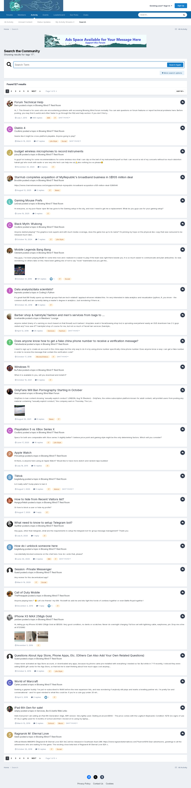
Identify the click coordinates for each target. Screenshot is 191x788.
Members (22, 15)
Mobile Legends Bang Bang (32, 249)
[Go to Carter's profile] (10, 683)
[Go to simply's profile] (10, 709)
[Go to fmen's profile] (10, 391)
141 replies (41, 279)
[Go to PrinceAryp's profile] (10, 454)
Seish (16, 737)
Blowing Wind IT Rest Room (48, 105)
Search (82, 22)
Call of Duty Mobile (27, 592)
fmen (16, 393)
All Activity (8, 22)
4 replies (43, 167)
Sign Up (181, 5)
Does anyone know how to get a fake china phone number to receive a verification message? (76, 341)
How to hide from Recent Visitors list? (39, 499)
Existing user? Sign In (160, 6)
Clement (18, 253)
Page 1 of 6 (51, 91)
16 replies (38, 442)
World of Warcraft (26, 681)
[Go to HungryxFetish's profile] (10, 501)
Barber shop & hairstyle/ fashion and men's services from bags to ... (59, 315)
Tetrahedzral (20, 344)
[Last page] (40, 91)
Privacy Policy (83, 783)
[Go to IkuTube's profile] (10, 368)
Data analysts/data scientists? (33, 289)
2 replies (40, 190)
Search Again (175, 65)
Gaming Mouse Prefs (28, 200)
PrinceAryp (19, 456)
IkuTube (18, 370)
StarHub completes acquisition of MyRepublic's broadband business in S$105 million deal (73, 177)
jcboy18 (18, 154)
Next (34, 91)
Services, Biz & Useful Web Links (52, 711)
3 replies (38, 213)
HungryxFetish (21, 502)
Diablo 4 (19, 128)
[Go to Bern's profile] (10, 103)
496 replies (37, 118)
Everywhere (172, 15)
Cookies (110, 783)
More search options (172, 73)
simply (17, 711)
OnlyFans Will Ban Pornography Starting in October (48, 390)
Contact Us (98, 783)
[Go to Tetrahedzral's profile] (10, 342)
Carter (17, 684)
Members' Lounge (49, 318)
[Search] (184, 15)
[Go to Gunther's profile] (10, 524)
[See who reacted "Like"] (51, 279)
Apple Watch (22, 452)
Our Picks (74, 15)
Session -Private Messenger (33, 569)
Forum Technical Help (28, 102)
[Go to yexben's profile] (10, 618)
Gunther (18, 526)
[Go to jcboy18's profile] (10, 153)
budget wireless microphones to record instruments (48, 151)
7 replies (41, 239)
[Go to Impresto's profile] (10, 291)
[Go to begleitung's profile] (10, 477)
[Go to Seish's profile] (10, 735)
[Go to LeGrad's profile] (10, 202)
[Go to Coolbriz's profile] (10, 129)
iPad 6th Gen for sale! (28, 707)
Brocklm (18, 180)
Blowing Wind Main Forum (47, 393)
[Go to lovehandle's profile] (10, 316)
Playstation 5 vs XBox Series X (34, 429)
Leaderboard (59, 15)
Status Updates (44, 22)
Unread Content (25, 22)
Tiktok (18, 476)
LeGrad (17, 203)
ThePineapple (21, 595)
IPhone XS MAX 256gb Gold (33, 616)
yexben (18, 619)
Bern (16, 105)
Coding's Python (46, 292)
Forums (9, 15)
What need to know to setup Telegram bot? (43, 522)
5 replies (41, 305)
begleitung (19, 479)
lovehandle (19, 318)
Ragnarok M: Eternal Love (31, 733)
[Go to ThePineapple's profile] (10, 594)
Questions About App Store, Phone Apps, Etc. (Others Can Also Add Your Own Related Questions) (79, 655)
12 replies (41, 749)
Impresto (18, 292)
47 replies (40, 141)
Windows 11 (22, 367)
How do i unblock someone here (36, 546)
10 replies (37, 466)
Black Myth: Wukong (28, 223)
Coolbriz (18, 131)
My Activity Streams (64, 22)
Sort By (179, 91)
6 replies (41, 380)
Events (46, 15)
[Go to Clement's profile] (10, 251)
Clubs (85, 15)
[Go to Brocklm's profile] (10, 179)
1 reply (38, 512)
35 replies (38, 331)
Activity (34, 15)
